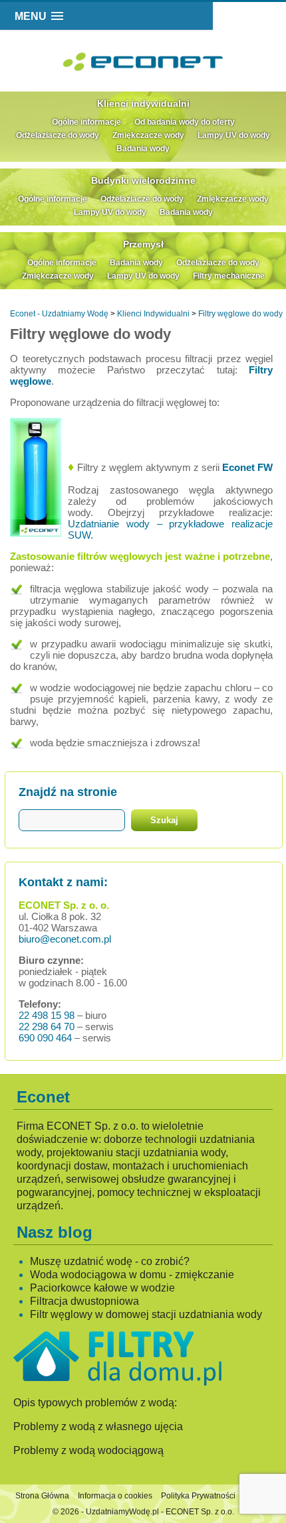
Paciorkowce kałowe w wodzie (102, 1287)
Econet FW (247, 467)
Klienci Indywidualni (153, 313)
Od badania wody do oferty (184, 122)
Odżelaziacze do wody (57, 135)
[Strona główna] (168, 71)
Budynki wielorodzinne (143, 180)
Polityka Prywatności (198, 1495)
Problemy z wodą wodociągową (88, 1450)
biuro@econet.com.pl (65, 939)
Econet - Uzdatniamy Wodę (59, 313)
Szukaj (164, 820)
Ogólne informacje (86, 122)
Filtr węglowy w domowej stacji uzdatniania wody (146, 1314)
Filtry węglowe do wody (240, 313)
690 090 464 (45, 1037)
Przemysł (143, 244)
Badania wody (143, 148)
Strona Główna (42, 1495)
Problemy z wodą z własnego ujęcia (98, 1426)
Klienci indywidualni (143, 103)
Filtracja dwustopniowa (84, 1301)
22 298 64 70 (46, 1026)
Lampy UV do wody (234, 135)
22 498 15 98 (46, 1015)
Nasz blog (54, 1232)
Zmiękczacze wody (148, 135)
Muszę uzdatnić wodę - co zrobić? (110, 1261)
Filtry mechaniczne (229, 276)
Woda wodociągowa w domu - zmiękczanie (132, 1274)
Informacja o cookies (115, 1495)
